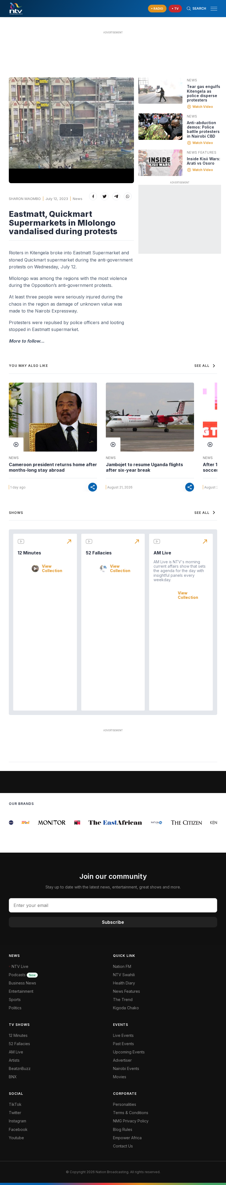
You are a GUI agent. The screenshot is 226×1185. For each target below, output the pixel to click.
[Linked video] (160, 90)
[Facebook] (93, 197)
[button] (211, 9)
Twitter (15, 1112)
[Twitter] (105, 197)
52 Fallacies (99, 553)
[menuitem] (165, 1068)
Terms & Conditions (130, 1112)
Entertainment (21, 991)
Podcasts (22, 974)
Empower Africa (127, 1137)
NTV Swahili (124, 974)
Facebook (18, 1129)
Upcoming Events (129, 1052)
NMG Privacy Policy (131, 1121)
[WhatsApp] (128, 197)
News (77, 198)
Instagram (17, 1121)
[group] (21, 822)
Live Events (123, 1035)
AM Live (162, 553)
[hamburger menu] (214, 9)
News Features (202, 152)
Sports (15, 999)
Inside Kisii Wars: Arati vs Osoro (203, 161)
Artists (14, 1060)
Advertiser (122, 1060)
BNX (13, 1076)
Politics (15, 1007)
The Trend (123, 999)
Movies (119, 1076)
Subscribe (113, 922)
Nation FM (122, 966)
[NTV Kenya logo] (16, 8)
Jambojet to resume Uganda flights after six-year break (144, 467)
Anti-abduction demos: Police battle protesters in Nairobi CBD (203, 129)
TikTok (15, 1104)
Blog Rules (122, 1129)
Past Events (123, 1043)
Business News (22, 983)
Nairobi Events (126, 1068)
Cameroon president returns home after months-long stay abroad (53, 467)
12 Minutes (29, 553)
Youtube (16, 1137)
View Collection (52, 568)
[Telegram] (116, 197)
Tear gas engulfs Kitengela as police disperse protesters (203, 93)
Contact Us (123, 1146)
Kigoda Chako (126, 1007)
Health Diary (124, 983)
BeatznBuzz (20, 1068)
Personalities (124, 1104)
